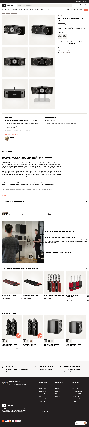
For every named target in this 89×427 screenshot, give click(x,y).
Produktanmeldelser (76, 398)
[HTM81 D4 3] (15, 62)
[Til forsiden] (7, 5)
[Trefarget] (6, 341)
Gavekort (74, 386)
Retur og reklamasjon (43, 391)
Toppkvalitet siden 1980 (58, 245)
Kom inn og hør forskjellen (60, 234)
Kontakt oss (41, 386)
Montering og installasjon (77, 391)
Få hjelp (49, 214)
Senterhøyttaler (14, 13)
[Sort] (65, 36)
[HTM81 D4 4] (42, 62)
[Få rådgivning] (85, 423)
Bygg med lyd (84, 1)
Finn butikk (57, 386)
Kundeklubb (58, 391)
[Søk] (18, 5)
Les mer (19, 1)
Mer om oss (20, 411)
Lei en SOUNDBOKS (76, 393)
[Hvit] (60, 36)
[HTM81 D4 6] (42, 94)
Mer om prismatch (10, 371)
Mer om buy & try (68, 371)
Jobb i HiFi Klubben (59, 398)
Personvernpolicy (42, 401)
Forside (3, 13)
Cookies (74, 401)
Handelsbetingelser (43, 398)
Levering (40, 396)
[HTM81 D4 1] (15, 30)
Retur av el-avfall (75, 396)
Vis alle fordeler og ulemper (11, 134)
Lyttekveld (57, 393)
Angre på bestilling (43, 393)
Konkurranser (58, 396)
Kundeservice (78, 1)
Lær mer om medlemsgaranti (45, 371)
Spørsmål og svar (42, 388)
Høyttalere (8, 13)
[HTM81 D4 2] (42, 30)
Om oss (57, 388)
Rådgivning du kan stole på (60, 240)
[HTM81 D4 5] (15, 94)
